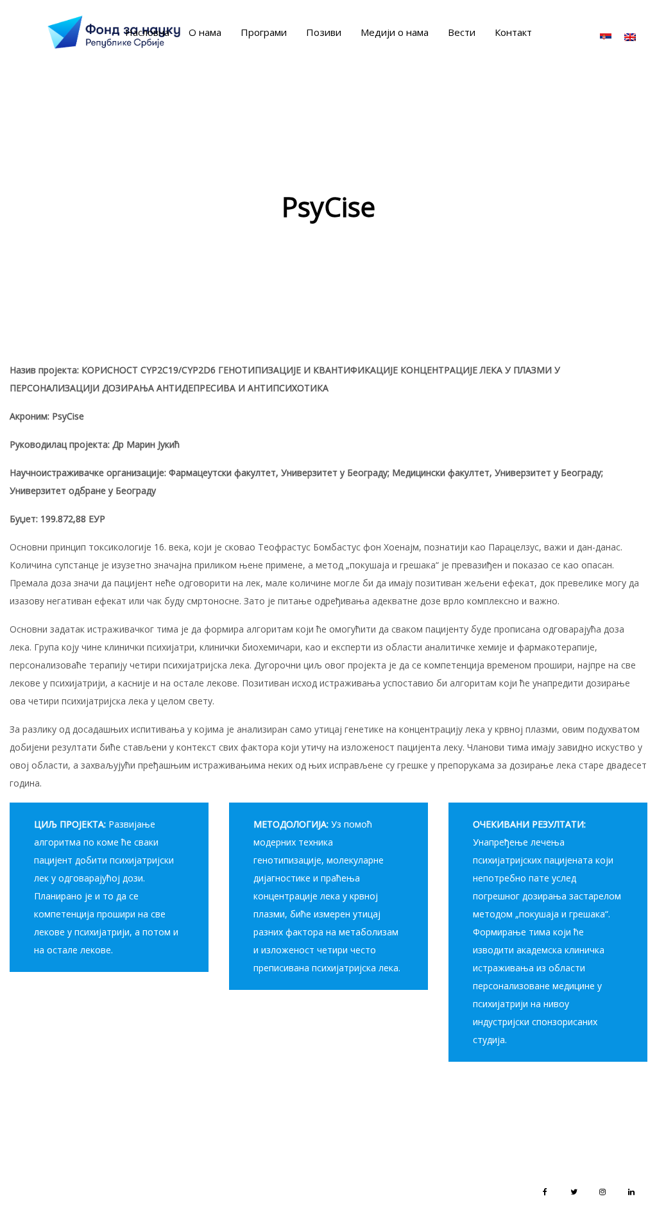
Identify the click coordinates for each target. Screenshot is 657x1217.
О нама (205, 32)
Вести (461, 32)
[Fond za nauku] (114, 32)
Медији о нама (395, 32)
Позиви (323, 32)
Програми (264, 32)
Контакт (513, 32)
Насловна (147, 32)
